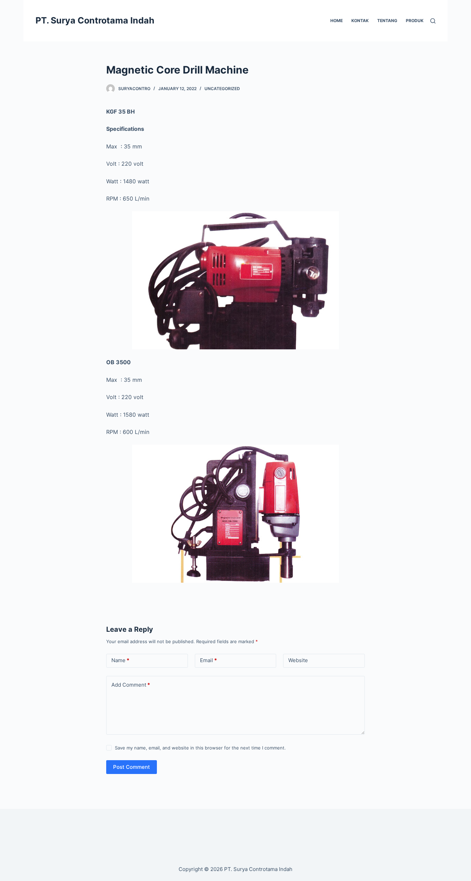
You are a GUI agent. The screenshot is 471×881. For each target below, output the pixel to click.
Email (208, 660)
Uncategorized (222, 88)
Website (298, 660)
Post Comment (131, 767)
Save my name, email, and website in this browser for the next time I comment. (200, 748)
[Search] (432, 20)
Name (120, 660)
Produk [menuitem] (414, 20)
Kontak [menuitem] (360, 20)
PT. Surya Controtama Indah (95, 20)
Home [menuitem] (336, 20)
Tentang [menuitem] (387, 20)
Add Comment (130, 684)
